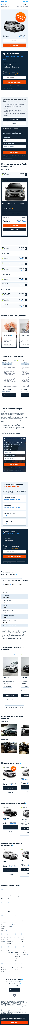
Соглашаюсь (14, 1022)
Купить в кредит (14, 45)
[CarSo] (4, 1)
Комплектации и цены (7, 6)
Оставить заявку (14, 152)
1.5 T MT (7, 584)
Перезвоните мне (14, 989)
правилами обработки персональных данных (13, 470)
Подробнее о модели (9, 394)
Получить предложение (14, 82)
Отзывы (18, 985)
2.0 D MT (20, 584)
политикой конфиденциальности (9, 87)
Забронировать (14, 229)
